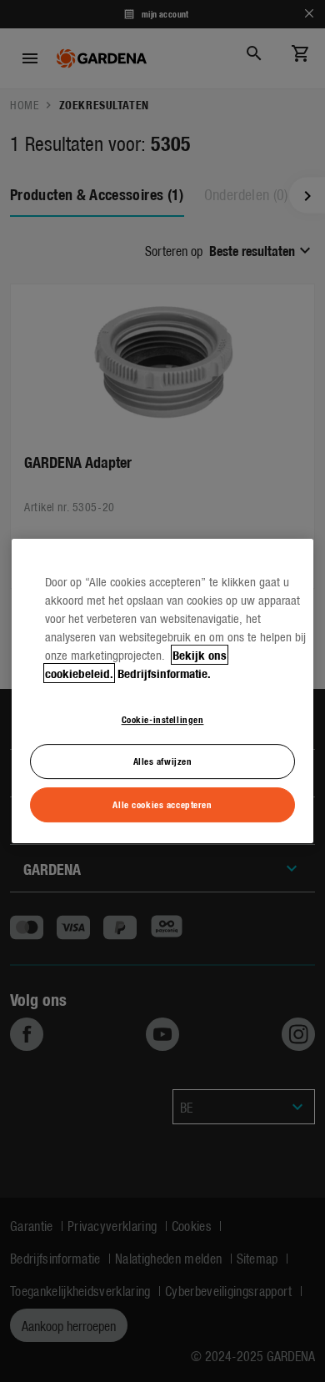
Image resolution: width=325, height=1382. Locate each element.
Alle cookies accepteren (162, 804)
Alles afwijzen (162, 761)
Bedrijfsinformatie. (164, 673)
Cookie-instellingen (163, 719)
